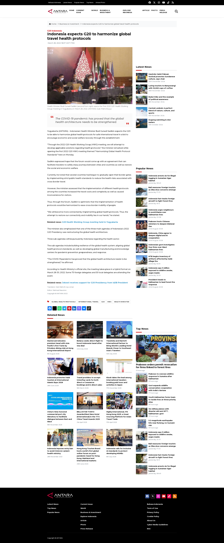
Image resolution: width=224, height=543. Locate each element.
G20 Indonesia (54, 31)
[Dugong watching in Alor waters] (141, 123)
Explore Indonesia (127, 11)
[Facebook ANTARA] (150, 2)
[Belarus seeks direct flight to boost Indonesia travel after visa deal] (90, 330)
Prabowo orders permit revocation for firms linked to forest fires (156, 366)
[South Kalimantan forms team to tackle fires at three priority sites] (141, 400)
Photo (154, 10)
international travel (88, 302)
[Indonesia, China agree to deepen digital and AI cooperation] (141, 236)
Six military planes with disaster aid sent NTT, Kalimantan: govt (159, 411)
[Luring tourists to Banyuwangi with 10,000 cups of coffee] (141, 89)
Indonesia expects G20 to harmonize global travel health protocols (110, 24)
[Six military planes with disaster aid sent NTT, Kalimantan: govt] (141, 412)
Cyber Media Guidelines (157, 525)
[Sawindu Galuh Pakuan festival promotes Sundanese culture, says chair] (141, 77)
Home (71, 10)
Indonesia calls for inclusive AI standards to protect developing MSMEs (118, 450)
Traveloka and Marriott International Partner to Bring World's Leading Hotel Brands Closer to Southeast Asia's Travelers (118, 346)
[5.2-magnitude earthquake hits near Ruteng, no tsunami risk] (141, 424)
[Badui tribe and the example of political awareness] (141, 100)
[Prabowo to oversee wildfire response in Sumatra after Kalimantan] (141, 377)
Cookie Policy (153, 516)
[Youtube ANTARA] (163, 2)
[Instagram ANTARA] (159, 2)
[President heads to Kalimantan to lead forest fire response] (141, 283)
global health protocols (64, 302)
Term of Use (152, 508)
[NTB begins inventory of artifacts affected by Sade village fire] (141, 260)
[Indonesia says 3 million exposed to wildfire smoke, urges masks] (141, 271)
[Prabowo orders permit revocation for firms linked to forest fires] (156, 348)
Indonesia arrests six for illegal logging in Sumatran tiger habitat (162, 178)
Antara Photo (100, 2)
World (94, 10)
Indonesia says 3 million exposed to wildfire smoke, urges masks (161, 270)
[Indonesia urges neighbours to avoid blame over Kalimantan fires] (141, 213)
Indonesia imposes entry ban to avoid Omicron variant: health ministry (60, 450)
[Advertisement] (156, 46)
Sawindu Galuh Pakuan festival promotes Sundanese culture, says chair (162, 76)
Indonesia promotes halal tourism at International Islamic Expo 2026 (58, 380)
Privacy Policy (153, 512)
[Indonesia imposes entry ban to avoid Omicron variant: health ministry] (60, 437)
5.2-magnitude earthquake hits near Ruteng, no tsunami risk (162, 422)
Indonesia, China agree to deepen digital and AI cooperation (160, 235)
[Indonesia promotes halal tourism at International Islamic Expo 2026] (60, 366)
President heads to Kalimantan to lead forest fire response (162, 282)
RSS (148, 529)
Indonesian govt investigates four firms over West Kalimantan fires (162, 247)
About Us (151, 520)
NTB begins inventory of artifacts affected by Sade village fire (160, 258)
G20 (103, 302)
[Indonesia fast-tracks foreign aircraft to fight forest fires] (141, 202)
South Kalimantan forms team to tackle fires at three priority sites (162, 399)
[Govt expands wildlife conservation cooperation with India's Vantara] (141, 389)
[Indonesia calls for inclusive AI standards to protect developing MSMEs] (119, 437)
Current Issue (80, 11)
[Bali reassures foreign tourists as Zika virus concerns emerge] (141, 191)
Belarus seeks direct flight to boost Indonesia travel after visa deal (90, 343)
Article (145, 10)
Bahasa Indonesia (54, 2)
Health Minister (121, 302)
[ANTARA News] (57, 11)
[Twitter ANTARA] (154, 2)
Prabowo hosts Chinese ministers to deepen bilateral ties (161, 223)
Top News (89, 2)
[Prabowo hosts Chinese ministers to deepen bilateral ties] (141, 225)
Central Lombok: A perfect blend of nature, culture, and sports (161, 110)
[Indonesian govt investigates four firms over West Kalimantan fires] (141, 248)
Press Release (163, 11)
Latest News (67, 2)
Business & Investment (105, 11)
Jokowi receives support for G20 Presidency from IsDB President (95, 283)
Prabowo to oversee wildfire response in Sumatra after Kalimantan (161, 376)
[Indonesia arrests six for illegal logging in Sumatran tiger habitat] (141, 179)
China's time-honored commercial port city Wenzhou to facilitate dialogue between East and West (59, 417)
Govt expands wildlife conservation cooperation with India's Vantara (160, 387)
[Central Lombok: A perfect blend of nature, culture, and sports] (141, 111)
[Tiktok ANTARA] (168, 2)
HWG (109, 302)
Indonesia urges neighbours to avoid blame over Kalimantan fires (161, 212)
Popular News (79, 2)
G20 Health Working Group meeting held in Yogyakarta (90, 222)
